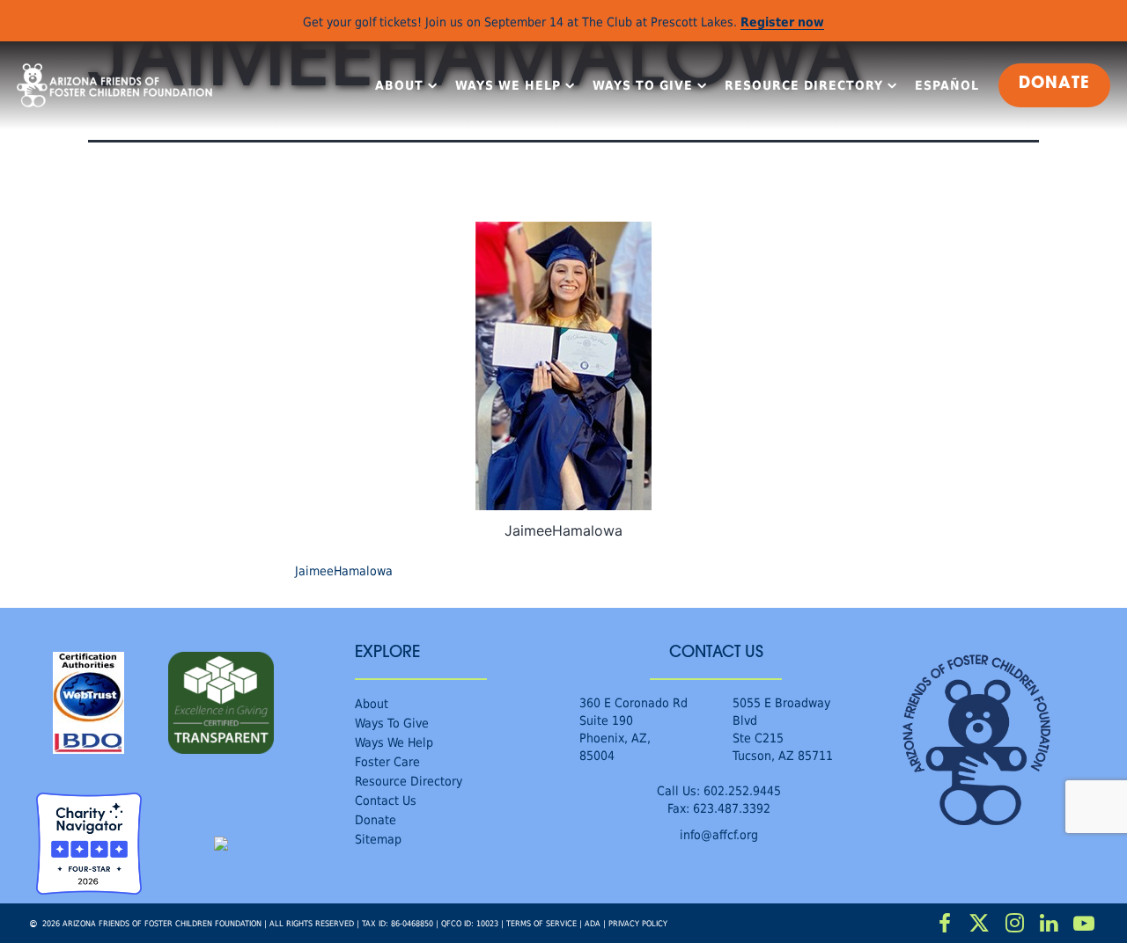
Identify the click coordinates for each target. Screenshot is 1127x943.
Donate (375, 819)
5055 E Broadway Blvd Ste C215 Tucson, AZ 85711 (783, 728)
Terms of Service (541, 923)
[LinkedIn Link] (1049, 924)
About (399, 85)
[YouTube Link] (1084, 924)
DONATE (1054, 84)
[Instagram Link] (1014, 924)
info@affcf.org (719, 834)
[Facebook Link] (945, 924)
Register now (782, 21)
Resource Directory (804, 85)
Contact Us (385, 800)
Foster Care (387, 761)
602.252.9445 (742, 790)
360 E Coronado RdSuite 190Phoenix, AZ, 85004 (633, 728)
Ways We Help (508, 85)
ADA (592, 923)
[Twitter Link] (980, 924)
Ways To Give (643, 85)
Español (947, 85)
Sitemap (378, 839)
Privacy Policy (637, 923)
